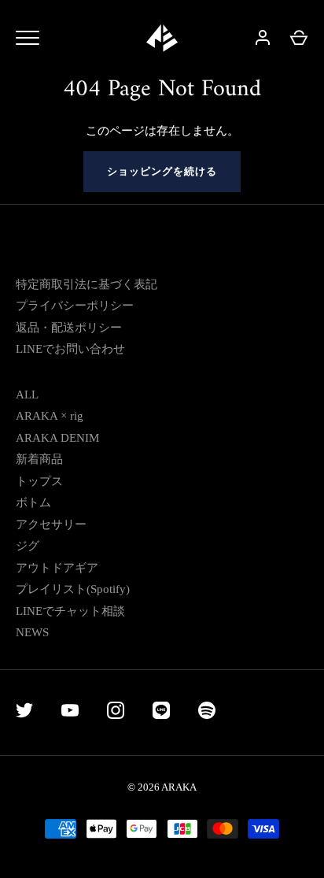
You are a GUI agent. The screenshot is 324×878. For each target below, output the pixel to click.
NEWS (32, 632)
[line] (161, 713)
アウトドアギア (57, 567)
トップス (39, 481)
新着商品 (39, 459)
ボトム (33, 502)
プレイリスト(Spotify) (73, 589)
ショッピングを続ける (162, 171)
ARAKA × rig (49, 415)
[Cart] (299, 37)
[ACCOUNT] (262, 37)
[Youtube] (70, 713)
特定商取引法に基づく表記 (86, 284)
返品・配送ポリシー (69, 327)
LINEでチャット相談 (70, 611)
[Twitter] (24, 713)
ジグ (27, 545)
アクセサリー (51, 524)
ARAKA (179, 787)
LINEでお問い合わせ (70, 349)
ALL (27, 394)
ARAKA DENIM (57, 438)
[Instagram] (115, 713)
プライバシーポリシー (75, 305)
